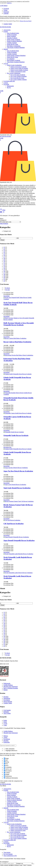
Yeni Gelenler (10, 855)
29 (4, 260)
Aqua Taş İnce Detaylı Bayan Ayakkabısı (18, 471)
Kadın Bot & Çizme (12, 44)
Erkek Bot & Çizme (12, 57)
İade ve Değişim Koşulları (10, 688)
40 (4, 277)
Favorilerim (6, 700)
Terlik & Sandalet (12, 34)
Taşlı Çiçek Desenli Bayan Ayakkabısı (16, 488)
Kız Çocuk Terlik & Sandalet (18, 76)
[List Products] (3, 212)
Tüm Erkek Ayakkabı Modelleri (16, 62)
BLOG (9, 87)
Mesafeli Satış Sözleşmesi (10, 686)
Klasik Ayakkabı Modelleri (14, 41)
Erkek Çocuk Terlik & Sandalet (19, 68)
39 (4, 276)
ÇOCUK (5, 63)
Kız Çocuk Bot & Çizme (17, 78)
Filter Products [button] (4, 223)
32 (4, 265)
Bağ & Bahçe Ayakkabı (13, 60)
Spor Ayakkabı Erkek (13, 50)
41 (4, 279)
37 (4, 273)
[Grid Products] (1, 212)
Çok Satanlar (7, 710)
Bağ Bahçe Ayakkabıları (13, 46)
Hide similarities (10, 749)
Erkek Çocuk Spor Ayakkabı (18, 66)
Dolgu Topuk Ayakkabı (13, 39)
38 (4, 274)
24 (4, 252)
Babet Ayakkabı (11, 36)
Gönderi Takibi (7, 24)
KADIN (5, 31)
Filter (3, 210)
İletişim (5, 690)
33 (4, 266)
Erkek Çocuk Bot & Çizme (18, 71)
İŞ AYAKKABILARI (9, 81)
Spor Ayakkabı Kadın (13, 33)
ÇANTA (5, 83)
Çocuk (5, 723)
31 (4, 263)
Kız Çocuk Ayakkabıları (13, 73)
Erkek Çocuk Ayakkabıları (14, 65)
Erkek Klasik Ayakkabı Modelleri (16, 55)
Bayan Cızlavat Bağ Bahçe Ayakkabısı (17, 342)
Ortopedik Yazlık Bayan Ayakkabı (15, 435)
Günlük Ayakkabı (12, 42)
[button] (3, 5)
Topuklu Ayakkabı (12, 38)
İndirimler (6, 712)
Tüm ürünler (6, 852)
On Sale (7, 289)
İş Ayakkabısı (10, 58)
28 (4, 258)
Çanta (5, 725)
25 (4, 253)
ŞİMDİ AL (9, 3)
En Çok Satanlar (8, 854)
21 (4, 247)
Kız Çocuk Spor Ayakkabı (17, 75)
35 (4, 269)
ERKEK (5, 49)
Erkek (5, 722)
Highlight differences (11, 750)
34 (4, 268)
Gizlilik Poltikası (8, 685)
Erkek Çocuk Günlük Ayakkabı (19, 70)
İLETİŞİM (6, 84)
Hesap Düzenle (7, 701)
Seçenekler (6, 296)
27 (4, 257)
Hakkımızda (10, 86)
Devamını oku (7, 447)
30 (4, 261)
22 (4, 249)
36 (4, 271)
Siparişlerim (6, 698)
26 (4, 255)
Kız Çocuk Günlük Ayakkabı (18, 79)
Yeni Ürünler (7, 713)
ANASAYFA (6, 30)
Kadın (5, 720)
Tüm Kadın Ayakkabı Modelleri (16, 47)
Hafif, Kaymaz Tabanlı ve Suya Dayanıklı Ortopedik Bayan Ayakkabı (18, 324)
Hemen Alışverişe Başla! (25, 21)
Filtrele (2, 240)
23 (4, 250)
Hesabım (5, 696)
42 (4, 281)
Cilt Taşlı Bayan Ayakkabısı (13, 524)
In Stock (7, 288)
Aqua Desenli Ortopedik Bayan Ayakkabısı (19, 540)
